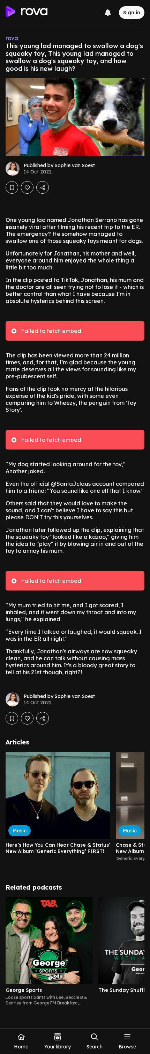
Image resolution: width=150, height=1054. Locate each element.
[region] (75, 809)
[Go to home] (26, 12)
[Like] (27, 187)
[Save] (12, 187)
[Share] (42, 187)
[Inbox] (107, 12)
